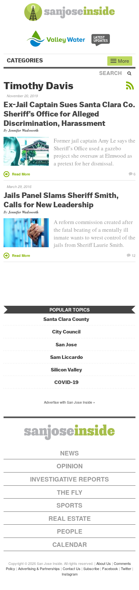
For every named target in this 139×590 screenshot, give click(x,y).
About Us (103, 563)
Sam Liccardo (66, 357)
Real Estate (69, 518)
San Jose (66, 345)
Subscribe (91, 568)
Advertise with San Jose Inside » (69, 402)
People (69, 531)
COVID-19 (66, 382)
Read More (21, 174)
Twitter (126, 568)
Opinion (70, 466)
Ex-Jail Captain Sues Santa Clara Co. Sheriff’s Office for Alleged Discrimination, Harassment (69, 113)
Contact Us (71, 568)
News (69, 453)
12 (133, 255)
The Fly (69, 492)
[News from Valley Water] (69, 38)
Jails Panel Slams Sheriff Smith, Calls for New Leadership (61, 199)
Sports (69, 505)
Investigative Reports (69, 479)
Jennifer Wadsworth (23, 130)
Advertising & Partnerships (39, 568)
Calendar (69, 544)
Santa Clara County (66, 319)
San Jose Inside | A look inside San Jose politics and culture (69, 432)
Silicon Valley (66, 370)
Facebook (110, 568)
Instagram (70, 573)
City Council (66, 332)
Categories (25, 60)
